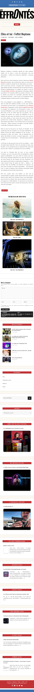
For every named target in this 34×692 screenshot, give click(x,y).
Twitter (23, 681)
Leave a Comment (19, 37)
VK (26, 681)
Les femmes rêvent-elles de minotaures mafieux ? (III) (16, 594)
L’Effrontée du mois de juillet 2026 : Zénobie (21, 350)
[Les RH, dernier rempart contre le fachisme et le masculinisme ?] (7, 331)
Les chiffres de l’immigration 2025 (19, 343)
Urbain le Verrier (10, 91)
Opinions (5, 383)
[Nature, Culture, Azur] (8, 545)
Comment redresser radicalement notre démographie (16, 616)
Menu (17, 24)
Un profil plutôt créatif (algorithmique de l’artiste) (14, 569)
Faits (4, 376)
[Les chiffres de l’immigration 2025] (7, 346)
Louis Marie (11, 37)
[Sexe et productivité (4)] (7, 360)
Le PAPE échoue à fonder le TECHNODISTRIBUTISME (15, 467)
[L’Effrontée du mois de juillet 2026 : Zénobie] (7, 353)
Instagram (14, 681)
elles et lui (4, 190)
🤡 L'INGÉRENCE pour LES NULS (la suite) (13, 428)
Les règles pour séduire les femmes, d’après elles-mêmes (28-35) (20, 337)
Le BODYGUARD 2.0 (8, 506)
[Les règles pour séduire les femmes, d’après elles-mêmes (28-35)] (7, 338)
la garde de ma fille (27, 107)
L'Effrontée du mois (7, 380)
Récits (3, 40)
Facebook (9, 681)
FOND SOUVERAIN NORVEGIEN (11, 639)
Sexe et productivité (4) (17, 357)
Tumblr (19, 681)
